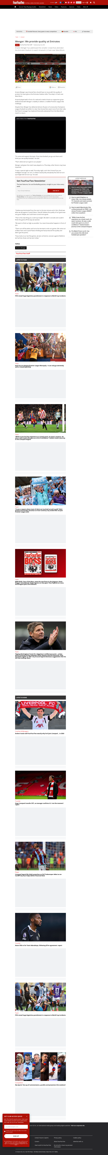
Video (56, 7)
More (85, 7)
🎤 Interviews (86, 31)
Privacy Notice (20, 197)
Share (19, 87)
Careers (37, 1141)
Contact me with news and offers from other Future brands (16, 1131)
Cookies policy (77, 1138)
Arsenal (22, 37)
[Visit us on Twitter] (63, 3)
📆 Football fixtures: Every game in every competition (41, 31)
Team (16, 37)
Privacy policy (58, 1138)
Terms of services (37, 195)
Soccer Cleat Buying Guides (27, 7)
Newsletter (42, 7)
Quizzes (71, 7)
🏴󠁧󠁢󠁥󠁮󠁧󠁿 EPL (75, 31)
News (50, 7)
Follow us (53, 87)
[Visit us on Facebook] (60, 3)
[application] (40, 134)
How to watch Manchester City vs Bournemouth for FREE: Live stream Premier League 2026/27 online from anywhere (81, 210)
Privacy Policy (22, 1142)
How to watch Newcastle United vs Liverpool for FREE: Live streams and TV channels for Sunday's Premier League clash (81, 190)
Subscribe (78, 2)
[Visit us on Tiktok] (74, 3)
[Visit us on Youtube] (66, 3)
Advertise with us (78, 1141)
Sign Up (16, 1136)
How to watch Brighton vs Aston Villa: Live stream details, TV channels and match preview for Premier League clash (81, 200)
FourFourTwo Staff (27, 45)
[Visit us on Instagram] (69, 3)
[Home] (15, 7)
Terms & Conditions (14, 1143)
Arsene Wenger (21, 248)
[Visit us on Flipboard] (71, 3)
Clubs (78, 7)
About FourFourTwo (59, 1141)
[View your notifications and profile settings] (90, 2)
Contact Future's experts (42, 1138)
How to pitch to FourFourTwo (43, 1145)
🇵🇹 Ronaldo (65, 31)
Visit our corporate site (77, 1125)
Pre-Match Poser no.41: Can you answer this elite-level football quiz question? (80, 233)
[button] (94, 2)
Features (64, 7)
